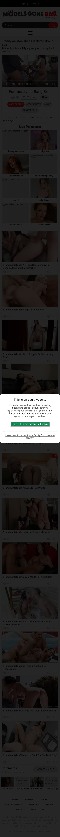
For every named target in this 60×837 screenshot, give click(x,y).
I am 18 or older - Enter (30, 424)
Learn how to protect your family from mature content (30, 436)
